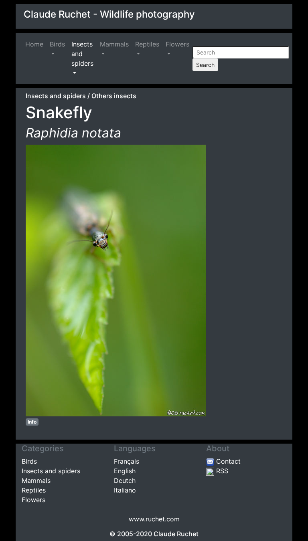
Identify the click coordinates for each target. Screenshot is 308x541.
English (125, 471)
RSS (221, 471)
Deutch (125, 480)
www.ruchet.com (154, 519)
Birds (57, 44)
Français (126, 461)
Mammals (114, 44)
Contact (227, 461)
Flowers (177, 44)
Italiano (125, 490)
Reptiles (147, 44)
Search (205, 64)
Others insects (113, 96)
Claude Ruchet (176, 534)
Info (32, 422)
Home (36, 44)
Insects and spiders (82, 53)
